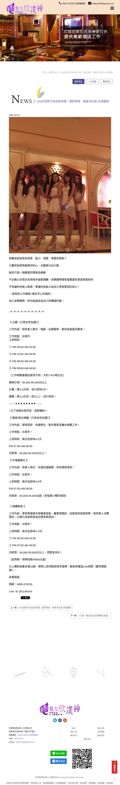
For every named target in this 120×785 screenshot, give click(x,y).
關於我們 (100, 728)
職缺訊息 (106, 81)
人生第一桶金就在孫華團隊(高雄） (93, 615)
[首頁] (25, 8)
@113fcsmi (19, 739)
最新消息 (78, 81)
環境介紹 (73, 732)
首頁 (74, 728)
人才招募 (92, 81)
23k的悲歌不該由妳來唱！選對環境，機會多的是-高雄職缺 (44, 607)
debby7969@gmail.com (103, 3)
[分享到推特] (55, 720)
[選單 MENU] (112, 8)
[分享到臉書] (60, 720)
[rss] (65, 720)
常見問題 (100, 732)
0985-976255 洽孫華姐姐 (73, 3)
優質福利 (100, 735)
